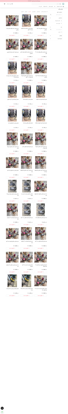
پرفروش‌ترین (33, 11)
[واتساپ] (2, 411)
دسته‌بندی (60, 18)
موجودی (60, 35)
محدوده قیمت (59, 38)
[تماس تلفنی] (2, 408)
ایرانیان (59, 32)
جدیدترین (29, 11)
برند (61, 27)
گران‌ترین (22, 11)
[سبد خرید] (4, 3)
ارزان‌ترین (26, 11)
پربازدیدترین (38, 11)
